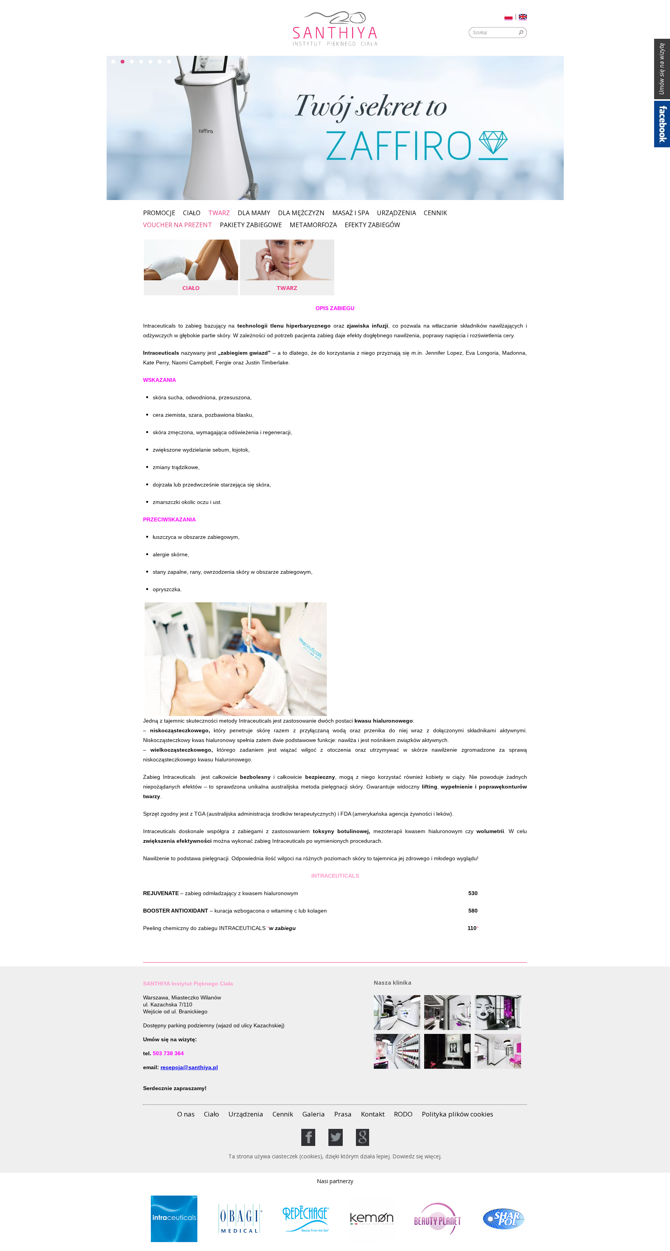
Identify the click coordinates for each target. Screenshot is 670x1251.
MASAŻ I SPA (350, 213)
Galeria (313, 1114)
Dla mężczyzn (301, 213)
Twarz (219, 213)
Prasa (343, 1114)
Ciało (191, 213)
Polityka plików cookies (457, 1114)
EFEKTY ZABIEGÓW (372, 225)
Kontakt (373, 1114)
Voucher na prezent (177, 225)
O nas (186, 1114)
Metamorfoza (313, 225)
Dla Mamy (254, 213)
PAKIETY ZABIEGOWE (251, 225)
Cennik (435, 213)
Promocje (159, 213)
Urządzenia (396, 213)
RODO (403, 1114)
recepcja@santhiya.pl (189, 1067)
